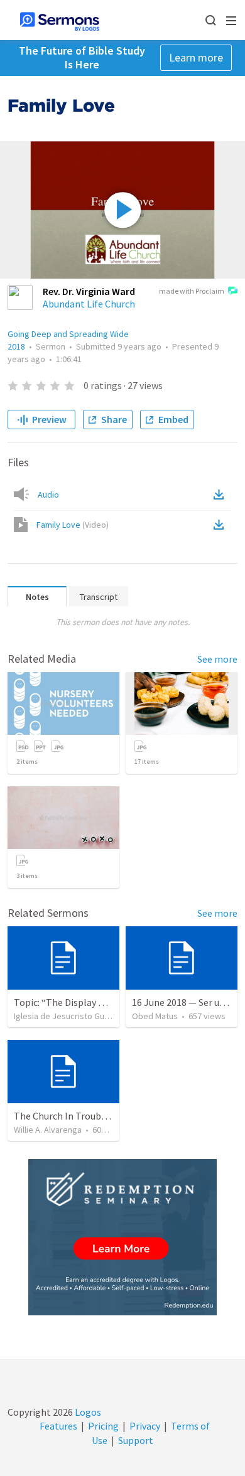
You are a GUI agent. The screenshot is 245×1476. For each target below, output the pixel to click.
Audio (48, 494)
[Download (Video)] (221, 524)
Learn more (196, 57)
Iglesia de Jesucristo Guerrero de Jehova (92, 1016)
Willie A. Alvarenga (48, 1129)
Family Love (72, 524)
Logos (87, 1412)
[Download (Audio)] (221, 494)
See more (217, 659)
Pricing (103, 1426)
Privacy (144, 1426)
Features (58, 1426)
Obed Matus (155, 1016)
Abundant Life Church (89, 303)
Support (135, 1440)
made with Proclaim (191, 291)
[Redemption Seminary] (122, 1237)
